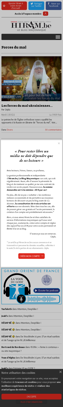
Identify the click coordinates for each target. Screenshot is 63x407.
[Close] (59, 143)
